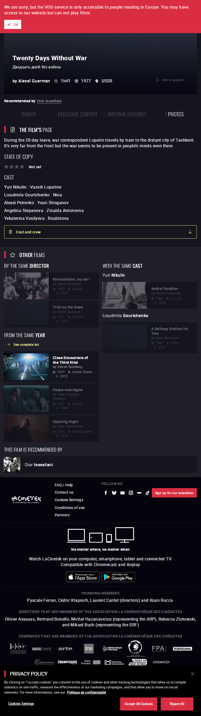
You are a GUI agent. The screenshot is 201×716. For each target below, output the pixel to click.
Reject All (177, 703)
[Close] (192, 673)
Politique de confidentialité (86, 692)
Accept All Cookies (139, 703)
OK (16, 24)
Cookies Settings (21, 703)
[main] (100, 690)
